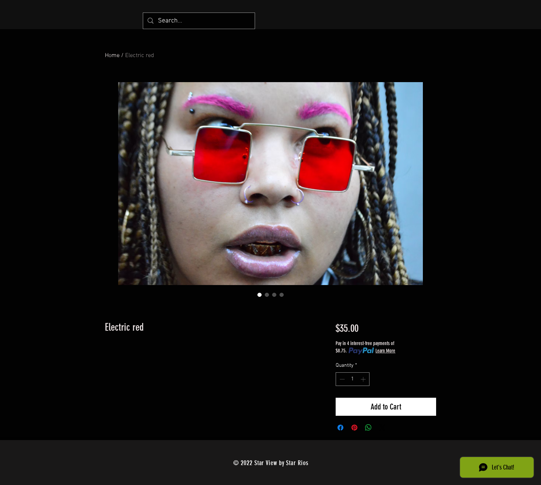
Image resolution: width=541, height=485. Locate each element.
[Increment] (363, 379)
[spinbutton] (352, 379)
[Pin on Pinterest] (354, 427)
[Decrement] (341, 379)
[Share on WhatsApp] (368, 427)
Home (112, 55)
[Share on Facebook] (340, 427)
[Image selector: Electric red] (259, 294)
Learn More (385, 351)
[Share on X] (382, 427)
